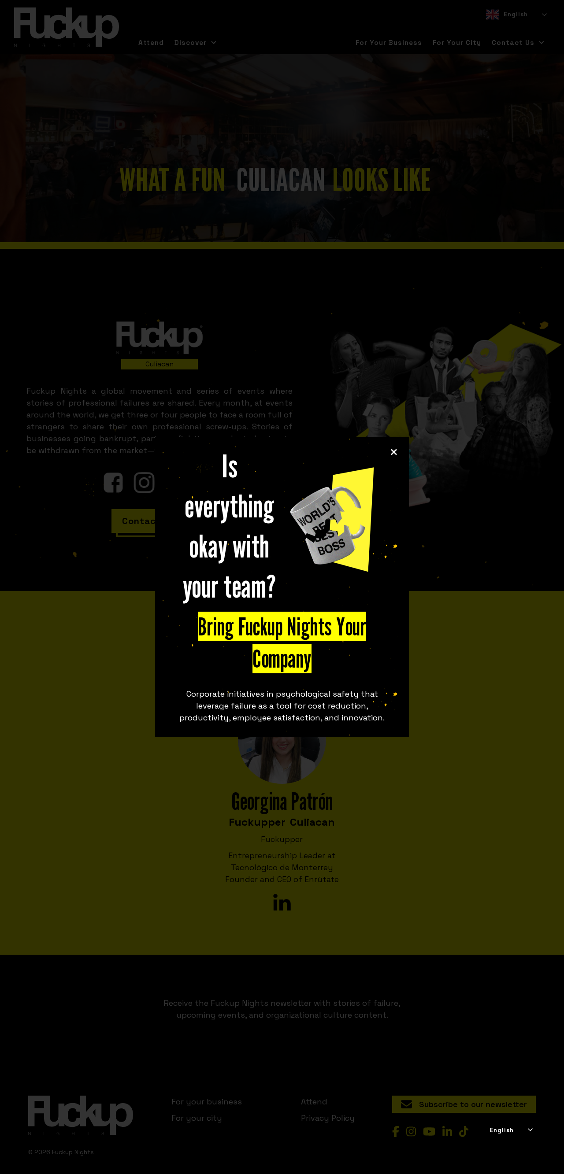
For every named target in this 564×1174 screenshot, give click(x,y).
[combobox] (510, 1130)
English (502, 1130)
